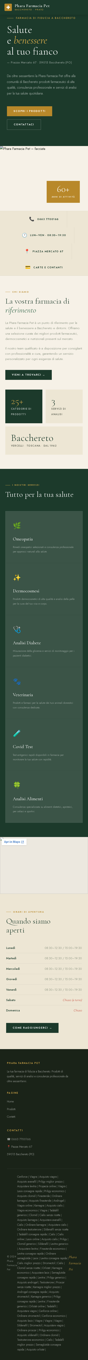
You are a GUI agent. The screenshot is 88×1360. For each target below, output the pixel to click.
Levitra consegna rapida (30, 1254)
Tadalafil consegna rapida (33, 1234)
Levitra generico (59, 1244)
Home (10, 1101)
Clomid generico (26, 1244)
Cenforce (22, 1177)
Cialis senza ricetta (49, 1215)
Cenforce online (48, 1311)
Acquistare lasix (40, 1273)
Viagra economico (27, 1210)
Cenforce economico (53, 1316)
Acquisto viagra (48, 1177)
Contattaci (24, 124)
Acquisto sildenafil (27, 1335)
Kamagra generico (41, 1296)
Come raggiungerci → (32, 1028)
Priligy (63, 1239)
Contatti (11, 1117)
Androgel (58, 1201)
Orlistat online (37, 1306)
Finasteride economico (52, 1249)
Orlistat (46, 1268)
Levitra (41, 1277)
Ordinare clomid (49, 1335)
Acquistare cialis (57, 1225)
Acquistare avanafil (50, 1220)
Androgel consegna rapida (32, 1292)
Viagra (33, 1177)
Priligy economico (54, 1191)
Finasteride (44, 1196)
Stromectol (49, 1263)
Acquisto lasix (25, 1321)
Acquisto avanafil (26, 1182)
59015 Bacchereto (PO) (20, 1154)
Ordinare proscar (27, 1330)
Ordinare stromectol (28, 1316)
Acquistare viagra (27, 1311)
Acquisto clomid (26, 1196)
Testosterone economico (30, 1340)
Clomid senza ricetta (28, 1268)
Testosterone (47, 1282)
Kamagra (39, 1205)
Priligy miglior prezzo (50, 1182)
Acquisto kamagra (27, 1220)
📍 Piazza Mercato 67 (19, 1147)
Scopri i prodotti (30, 111)
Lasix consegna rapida (29, 1191)
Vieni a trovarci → (28, 375)
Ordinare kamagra (36, 1225)
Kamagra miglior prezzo (46, 1287)
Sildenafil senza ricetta (56, 1229)
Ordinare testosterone (29, 1229)
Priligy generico (56, 1277)
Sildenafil (43, 1244)
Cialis (20, 1225)
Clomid (33, 1215)
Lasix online (32, 1239)
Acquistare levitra (26, 1186)
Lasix (35, 1258)
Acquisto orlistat (35, 1349)
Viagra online (24, 1205)
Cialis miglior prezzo (29, 1263)
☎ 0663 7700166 (19, 1139)
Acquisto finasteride (40, 1201)
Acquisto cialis (54, 1205)
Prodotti (11, 1109)
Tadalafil (51, 1306)
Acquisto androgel (27, 1282)
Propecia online (47, 1186)
